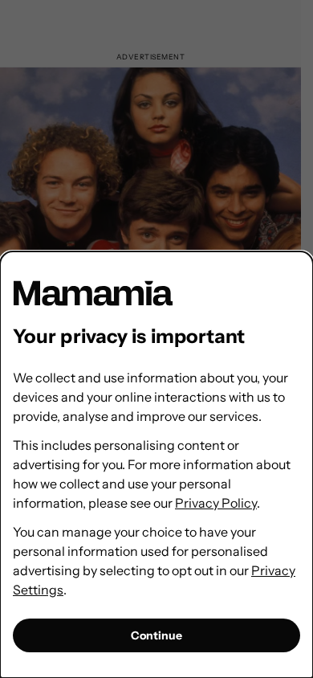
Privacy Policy (216, 503)
